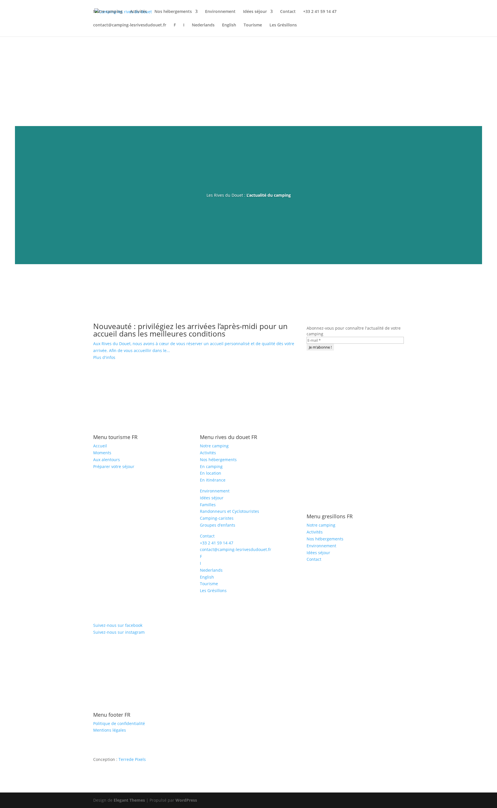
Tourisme (253, 25)
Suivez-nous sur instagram (119, 632)
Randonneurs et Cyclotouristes (229, 511)
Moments (102, 452)
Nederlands (203, 25)
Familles (208, 504)
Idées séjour (255, 11)
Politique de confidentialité (119, 723)
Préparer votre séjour (113, 466)
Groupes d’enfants (217, 525)
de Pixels (132, 759)
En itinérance (212, 480)
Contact (288, 11)
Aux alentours (106, 459)
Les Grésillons (283, 25)
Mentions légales (109, 730)
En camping (211, 466)
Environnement (220, 11)
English (229, 25)
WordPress (186, 800)
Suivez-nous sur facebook (117, 625)
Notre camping (108, 11)
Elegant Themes (129, 800)
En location (210, 473)
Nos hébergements (173, 11)
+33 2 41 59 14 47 (320, 11)
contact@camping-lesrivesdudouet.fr (129, 25)
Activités (138, 11)
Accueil (100, 446)
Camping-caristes (217, 518)
